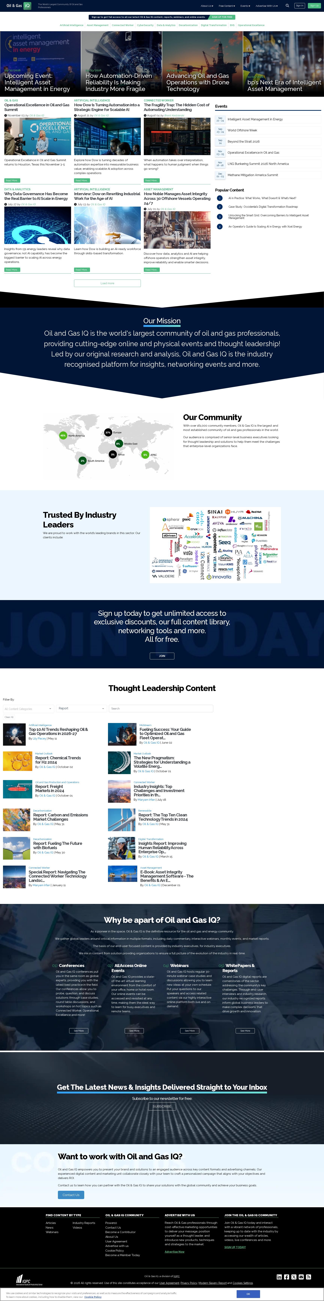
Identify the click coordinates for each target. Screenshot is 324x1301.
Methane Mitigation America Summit (253, 175)
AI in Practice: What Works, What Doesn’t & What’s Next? (262, 198)
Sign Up (314, 5)
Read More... (12, 180)
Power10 (111, 1223)
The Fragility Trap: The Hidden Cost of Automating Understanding (176, 107)
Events (245, 5)
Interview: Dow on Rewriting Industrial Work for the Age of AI (107, 196)
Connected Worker (123, 25)
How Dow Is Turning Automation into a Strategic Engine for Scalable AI (107, 107)
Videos (77, 1227)
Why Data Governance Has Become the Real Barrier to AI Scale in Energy (36, 196)
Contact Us (71, 1195)
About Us (206, 5)
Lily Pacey (39, 738)
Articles (51, 1223)
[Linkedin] (280, 1278)
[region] (162, 1294)
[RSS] (309, 1278)
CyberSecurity (145, 25)
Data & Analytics (166, 25)
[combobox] (28, 709)
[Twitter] (294, 1278)
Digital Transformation (214, 25)
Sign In (299, 5)
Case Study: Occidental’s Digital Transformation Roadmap (263, 206)
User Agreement (116, 1241)
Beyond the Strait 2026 (244, 141)
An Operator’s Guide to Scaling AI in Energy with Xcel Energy (265, 226)
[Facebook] (287, 1278)
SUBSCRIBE (162, 1106)
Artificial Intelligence (71, 25)
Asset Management (98, 25)
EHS (232, 25)
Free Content (226, 5)
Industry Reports (84, 1223)
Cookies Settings (243, 1283)
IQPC (177, 1276)
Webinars (52, 1232)
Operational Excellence (251, 25)
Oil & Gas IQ (36, 115)
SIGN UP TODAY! (235, 1247)
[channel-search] (287, 5)
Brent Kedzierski (174, 115)
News (49, 1227)
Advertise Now (174, 1251)
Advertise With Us (266, 5)
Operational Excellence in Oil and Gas (253, 152)
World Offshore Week (242, 130)
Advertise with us (117, 1246)
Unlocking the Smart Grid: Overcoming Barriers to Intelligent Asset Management (269, 216)
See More (79, 1030)
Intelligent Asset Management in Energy (255, 119)
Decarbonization (188, 25)
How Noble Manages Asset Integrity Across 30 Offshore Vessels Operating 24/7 (177, 198)
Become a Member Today (122, 1255)
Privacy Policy (189, 1283)
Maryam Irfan (146, 799)
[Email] (302, 1278)
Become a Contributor (120, 1232)
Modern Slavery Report (213, 1283)
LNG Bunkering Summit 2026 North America (258, 164)
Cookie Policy (114, 1250)
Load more (107, 283)
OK (248, 1294)
